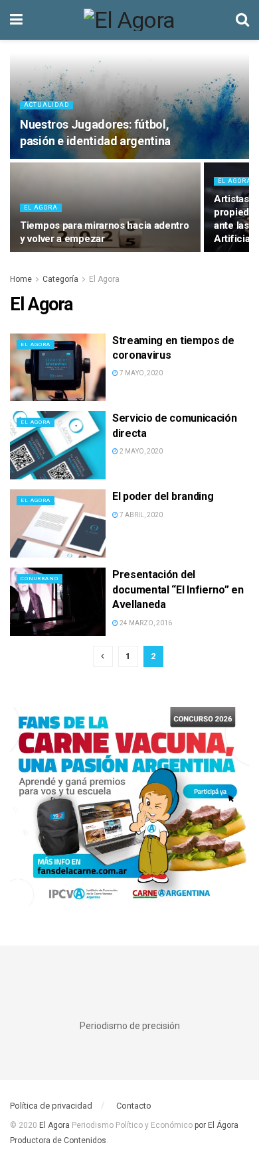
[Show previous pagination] (103, 656)
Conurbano (39, 579)
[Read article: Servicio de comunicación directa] (58, 445)
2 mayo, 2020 (140, 451)
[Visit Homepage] (129, 20)
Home (21, 279)
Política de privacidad (51, 1106)
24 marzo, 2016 (145, 623)
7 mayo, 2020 (140, 373)
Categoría (60, 279)
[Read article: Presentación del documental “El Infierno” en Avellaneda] (58, 602)
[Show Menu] (16, 20)
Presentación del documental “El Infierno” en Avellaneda (177, 589)
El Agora (41, 207)
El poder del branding (162, 496)
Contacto (133, 1106)
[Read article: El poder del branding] (58, 523)
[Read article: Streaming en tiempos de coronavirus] (58, 368)
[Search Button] (242, 20)
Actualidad (46, 104)
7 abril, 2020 (140, 515)
